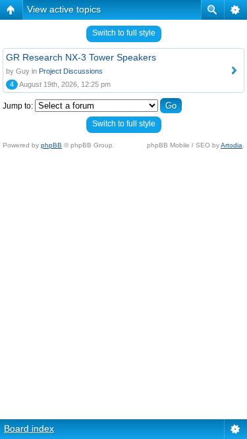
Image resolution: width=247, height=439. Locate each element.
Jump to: (18, 106)
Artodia (231, 145)
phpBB (51, 145)
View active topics (64, 9)
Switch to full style (123, 33)
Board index (29, 428)
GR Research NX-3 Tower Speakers (81, 57)
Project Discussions (71, 71)
